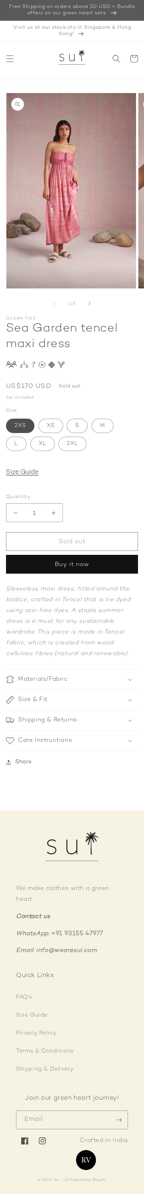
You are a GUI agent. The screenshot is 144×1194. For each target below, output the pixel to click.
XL (42, 444)
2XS (20, 426)
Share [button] (23, 762)
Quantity (18, 497)
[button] (10, 59)
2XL (72, 444)
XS (51, 426)
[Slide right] (89, 303)
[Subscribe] (119, 1120)
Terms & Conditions (45, 1051)
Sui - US (61, 1180)
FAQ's (24, 997)
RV (86, 1160)
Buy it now (72, 564)
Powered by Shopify (88, 1180)
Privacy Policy (36, 1033)
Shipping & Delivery (44, 1069)
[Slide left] (54, 303)
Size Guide (22, 472)
